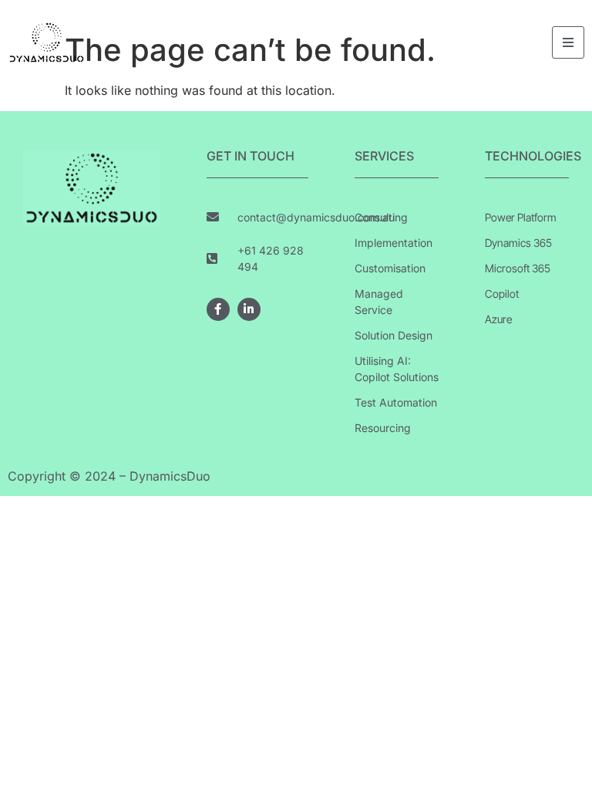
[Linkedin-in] (249, 309)
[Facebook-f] (218, 309)
